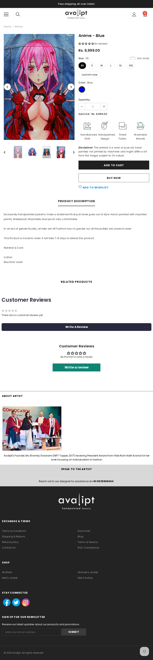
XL (120, 65)
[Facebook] (5, 602)
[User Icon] (134, 14)
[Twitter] (15, 602)
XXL (131, 65)
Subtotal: (84, 114)
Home (7, 26)
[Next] (71, 86)
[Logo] (76, 14)
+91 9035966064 (103, 481)
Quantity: (84, 99)
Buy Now (114, 178)
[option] (39, 87)
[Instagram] (25, 602)
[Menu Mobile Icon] (6, 14)
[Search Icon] (18, 14)
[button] (86, 43)
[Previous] (7, 86)
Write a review (77, 367)
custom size (89, 74)
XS (82, 65)
